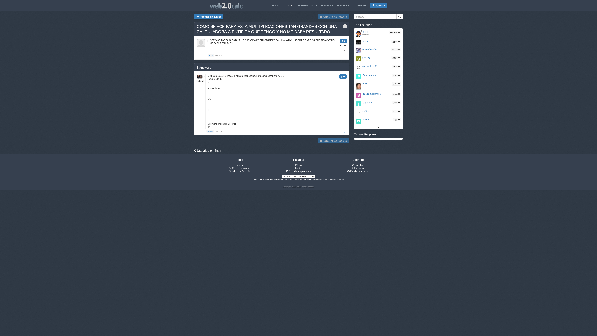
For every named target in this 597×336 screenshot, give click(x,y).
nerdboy (366, 110)
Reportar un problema (299, 171)
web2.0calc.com (261, 179)
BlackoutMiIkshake (371, 93)
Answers (204, 67)
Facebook (359, 168)
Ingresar (379, 5)
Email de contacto (359, 171)
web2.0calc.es (295, 179)
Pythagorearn (369, 75)
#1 (344, 132)
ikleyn (365, 83)
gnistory (366, 57)
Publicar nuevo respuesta (334, 16)
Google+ (358, 164)
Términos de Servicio (239, 171)
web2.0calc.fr (309, 179)
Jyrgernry (367, 102)
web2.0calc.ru (337, 179)
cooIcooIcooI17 (369, 66)
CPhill (365, 31)
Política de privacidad (239, 168)
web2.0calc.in (323, 179)
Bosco (365, 41)
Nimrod (366, 119)
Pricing (298, 164)
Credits (298, 168)
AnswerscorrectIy (370, 48)
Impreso (239, 164)
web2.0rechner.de (278, 179)
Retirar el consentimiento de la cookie (299, 176)
